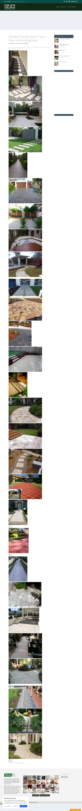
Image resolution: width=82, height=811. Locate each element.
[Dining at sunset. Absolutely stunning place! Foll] (34, 782)
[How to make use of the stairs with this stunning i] (39, 777)
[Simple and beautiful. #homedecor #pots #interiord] (30, 777)
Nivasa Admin (13, 43)
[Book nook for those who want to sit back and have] (48, 777)
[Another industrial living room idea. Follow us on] (43, 782)
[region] (15, 802)
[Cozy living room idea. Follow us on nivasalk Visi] (39, 791)
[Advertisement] (40, 21)
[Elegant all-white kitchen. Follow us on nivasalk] (30, 791)
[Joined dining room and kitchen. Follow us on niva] (39, 782)
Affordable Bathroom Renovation (64, 45)
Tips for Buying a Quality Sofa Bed (18, 1)
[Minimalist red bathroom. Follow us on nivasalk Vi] (30, 787)
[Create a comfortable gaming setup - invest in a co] (25, 777)
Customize (7, 806)
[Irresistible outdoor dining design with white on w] (48, 791)
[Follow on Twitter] (67, 777)
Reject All (15, 806)
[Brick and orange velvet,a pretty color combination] (52, 782)
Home (57, 7)
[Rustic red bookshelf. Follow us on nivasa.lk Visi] (39, 787)
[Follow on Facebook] (62, 777)
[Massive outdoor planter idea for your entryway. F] (43, 777)
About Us (63, 7)
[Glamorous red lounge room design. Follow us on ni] (52, 787)
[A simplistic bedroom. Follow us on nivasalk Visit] (57, 782)
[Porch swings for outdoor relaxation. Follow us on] (25, 791)
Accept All (23, 806)
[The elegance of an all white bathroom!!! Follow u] (57, 791)
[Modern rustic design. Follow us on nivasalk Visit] (34, 791)
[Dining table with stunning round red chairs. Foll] (34, 787)
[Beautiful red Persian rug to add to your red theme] (48, 787)
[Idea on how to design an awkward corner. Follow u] (48, 782)
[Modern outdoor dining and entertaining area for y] (52, 791)
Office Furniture (63, 61)
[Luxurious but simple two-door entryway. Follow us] (43, 791)
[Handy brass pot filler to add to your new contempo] (52, 777)
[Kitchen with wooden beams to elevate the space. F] (57, 777)
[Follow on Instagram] (64, 777)
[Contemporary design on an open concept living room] (57, 787)
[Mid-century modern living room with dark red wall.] (43, 787)
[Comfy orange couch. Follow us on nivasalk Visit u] (25, 787)
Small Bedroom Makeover (65, 38)
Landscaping (25, 43)
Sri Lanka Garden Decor (64, 56)
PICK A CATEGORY (71, 7)
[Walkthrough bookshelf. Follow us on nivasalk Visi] (25, 782)
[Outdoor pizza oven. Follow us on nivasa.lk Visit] (34, 777)
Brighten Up (62, 50)
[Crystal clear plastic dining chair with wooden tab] (30, 782)
